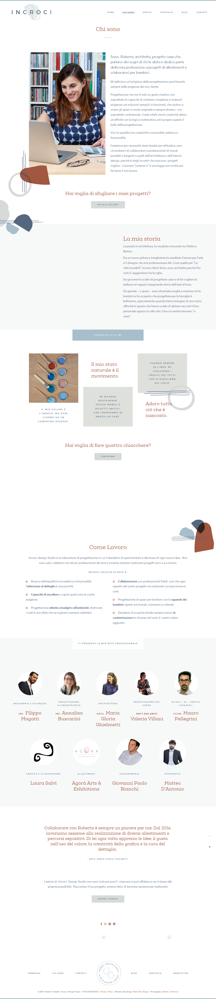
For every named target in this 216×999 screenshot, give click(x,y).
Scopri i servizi (108, 899)
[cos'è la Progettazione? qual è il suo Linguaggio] (124, 949)
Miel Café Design (140, 992)
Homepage (34, 973)
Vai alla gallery (108, 205)
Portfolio (166, 12)
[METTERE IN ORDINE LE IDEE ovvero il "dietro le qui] (59, 949)
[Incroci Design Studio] (31, 12)
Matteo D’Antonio (170, 992)
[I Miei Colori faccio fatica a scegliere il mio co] (157, 949)
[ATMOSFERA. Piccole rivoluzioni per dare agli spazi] (92, 949)
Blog (185, 12)
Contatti (201, 12)
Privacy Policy (107, 992)
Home (110, 12)
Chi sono (128, 12)
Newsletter (180, 973)
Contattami (108, 456)
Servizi (147, 12)
